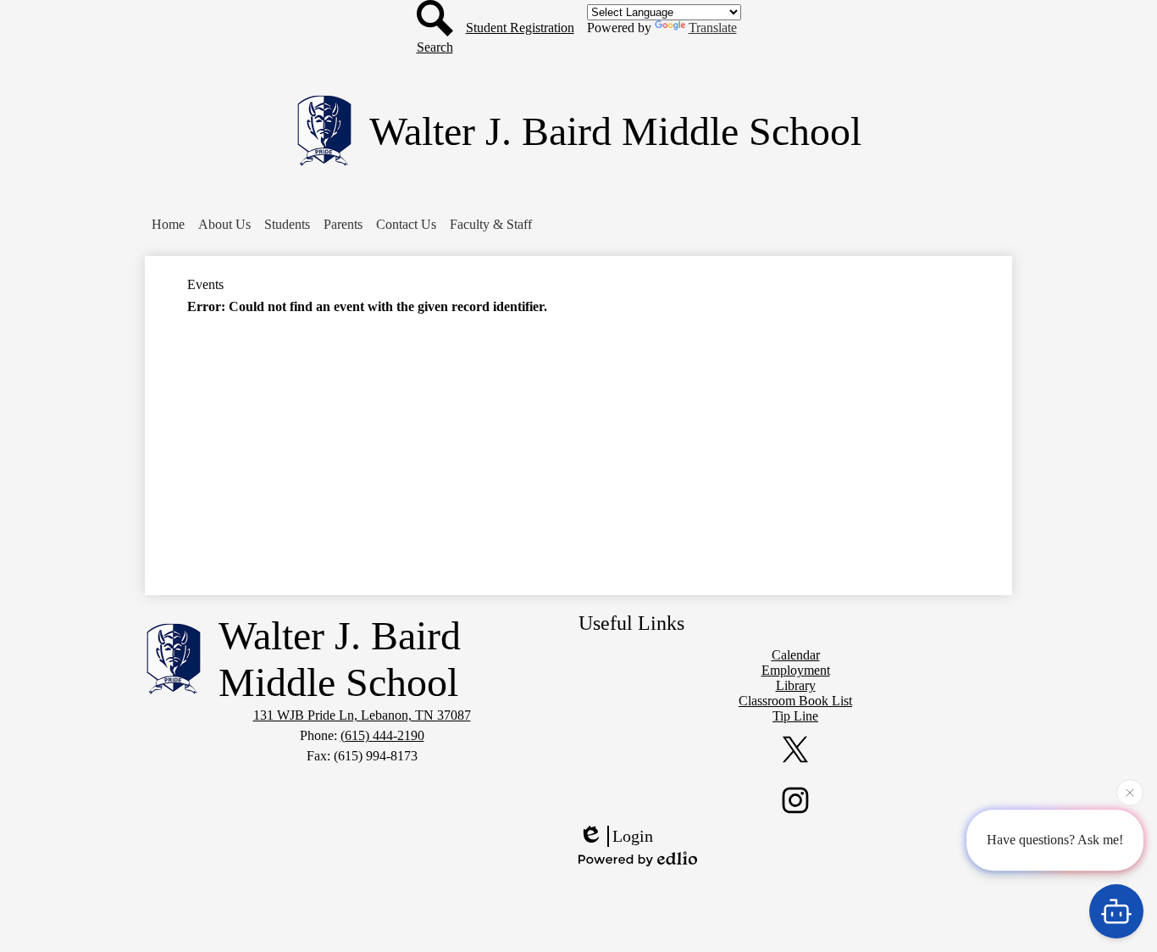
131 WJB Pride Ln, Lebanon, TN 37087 (362, 715)
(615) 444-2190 (382, 735)
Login (632, 836)
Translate (713, 27)
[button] (224, 224)
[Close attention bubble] (1129, 793)
